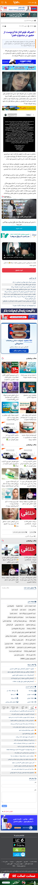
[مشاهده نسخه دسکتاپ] (2, 2)
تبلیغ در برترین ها (19, 864)
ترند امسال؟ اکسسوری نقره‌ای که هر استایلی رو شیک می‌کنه (20, 292)
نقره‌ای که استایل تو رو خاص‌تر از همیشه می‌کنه (23, 287)
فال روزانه (13, 698)
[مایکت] (19, 855)
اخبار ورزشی (19, 862)
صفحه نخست (33, 862)
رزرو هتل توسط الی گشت (20, 621)
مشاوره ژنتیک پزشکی (11, 636)
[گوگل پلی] (19, 845)
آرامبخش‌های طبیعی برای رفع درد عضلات (23, 681)
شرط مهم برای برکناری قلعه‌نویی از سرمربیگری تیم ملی (22, 711)
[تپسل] (2, 197)
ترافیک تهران (30, 698)
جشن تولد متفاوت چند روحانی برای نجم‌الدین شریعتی (21, 759)
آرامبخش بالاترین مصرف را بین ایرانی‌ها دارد (22, 678)
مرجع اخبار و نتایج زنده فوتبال (15, 617)
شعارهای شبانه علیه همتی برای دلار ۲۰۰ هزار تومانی (22, 773)
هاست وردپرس (9, 644)
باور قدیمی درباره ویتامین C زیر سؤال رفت (24, 753)
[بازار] (19, 850)
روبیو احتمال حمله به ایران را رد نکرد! (26, 746)
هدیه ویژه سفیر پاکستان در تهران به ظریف (24, 766)
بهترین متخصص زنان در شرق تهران (26, 647)
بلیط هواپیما (19, 606)
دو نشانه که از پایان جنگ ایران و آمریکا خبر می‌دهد (22, 724)
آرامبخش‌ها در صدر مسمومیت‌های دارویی (23, 675)
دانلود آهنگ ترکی (10, 647)
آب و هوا (13, 694)
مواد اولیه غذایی (7, 621)
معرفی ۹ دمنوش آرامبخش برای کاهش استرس (22, 669)
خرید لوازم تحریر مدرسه (15, 651)
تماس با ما (5, 862)
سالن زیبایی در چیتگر (17, 640)
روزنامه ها (31, 691)
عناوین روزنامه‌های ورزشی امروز (26, 730)
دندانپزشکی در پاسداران (29, 644)
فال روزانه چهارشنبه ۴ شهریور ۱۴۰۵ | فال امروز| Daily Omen (20, 750)
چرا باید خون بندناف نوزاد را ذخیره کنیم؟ (25, 285)
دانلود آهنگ (32, 621)
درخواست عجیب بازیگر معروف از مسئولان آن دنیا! (22, 756)
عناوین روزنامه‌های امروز (28, 734)
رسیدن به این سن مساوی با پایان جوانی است (23, 727)
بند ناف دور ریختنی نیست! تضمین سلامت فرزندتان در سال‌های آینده (19, 302)
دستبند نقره (23, 610)
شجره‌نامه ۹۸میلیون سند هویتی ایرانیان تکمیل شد (22, 714)
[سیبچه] (19, 840)
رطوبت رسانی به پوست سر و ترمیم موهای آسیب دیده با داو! (20, 294)
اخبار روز (26, 862)
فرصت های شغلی (29, 864)
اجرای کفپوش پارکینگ (29, 651)
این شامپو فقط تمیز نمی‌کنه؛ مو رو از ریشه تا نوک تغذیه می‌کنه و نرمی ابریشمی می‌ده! (19, 298)
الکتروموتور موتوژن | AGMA (28, 659)
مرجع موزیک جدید (30, 617)
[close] (1, 872)
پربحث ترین (4, 707)
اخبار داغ (22, 707)
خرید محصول (19, 270)
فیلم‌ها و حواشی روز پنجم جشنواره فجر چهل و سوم (21, 672)
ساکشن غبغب (31, 610)
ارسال (4, 806)
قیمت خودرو (30, 694)
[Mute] (6, 217)
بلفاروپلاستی (10, 606)
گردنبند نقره (15, 610)
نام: (35, 782)
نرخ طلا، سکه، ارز (11, 691)
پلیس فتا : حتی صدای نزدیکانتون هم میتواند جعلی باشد (21, 289)
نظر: (35, 790)
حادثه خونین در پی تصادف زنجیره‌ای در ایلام (24, 743)
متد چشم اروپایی (19, 625)
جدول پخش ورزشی (11, 702)
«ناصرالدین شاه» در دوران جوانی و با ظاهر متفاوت (22, 721)
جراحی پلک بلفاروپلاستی (18, 628)
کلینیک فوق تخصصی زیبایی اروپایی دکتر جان (23, 632)
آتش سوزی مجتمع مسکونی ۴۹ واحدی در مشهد (23, 763)
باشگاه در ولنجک (31, 628)
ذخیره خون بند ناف (30, 640)
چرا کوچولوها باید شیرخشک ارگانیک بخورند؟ (24, 306)
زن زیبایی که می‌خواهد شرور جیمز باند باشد (24, 740)
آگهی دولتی (9, 864)
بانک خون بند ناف (30, 655)
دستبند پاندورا (13, 613)
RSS (14, 866)
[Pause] (3, 217)
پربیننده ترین (13, 707)
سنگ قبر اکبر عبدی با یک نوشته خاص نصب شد (22, 769)
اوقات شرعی (30, 702)
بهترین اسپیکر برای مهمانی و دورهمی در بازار (24, 282)
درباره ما (12, 862)
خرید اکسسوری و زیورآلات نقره (27, 613)
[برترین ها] (17, 2)
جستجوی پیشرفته (21, 866)
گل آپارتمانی (9, 625)
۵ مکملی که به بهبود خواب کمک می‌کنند (25, 737)
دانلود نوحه (18, 644)
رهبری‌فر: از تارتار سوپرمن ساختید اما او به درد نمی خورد (21, 717)
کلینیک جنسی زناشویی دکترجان (27, 636)
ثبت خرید (19, 228)
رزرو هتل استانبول (30, 625)
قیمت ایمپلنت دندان (30, 606)
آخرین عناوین (32, 707)
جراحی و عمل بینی (19, 655)
